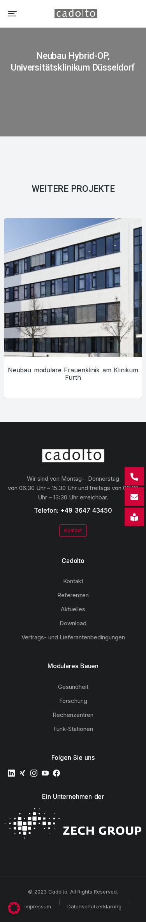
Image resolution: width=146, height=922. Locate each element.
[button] (12, 13)
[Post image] (73, 287)
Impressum (38, 906)
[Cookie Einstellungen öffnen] (14, 912)
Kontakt (73, 530)
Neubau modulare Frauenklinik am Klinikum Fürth (73, 373)
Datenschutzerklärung (94, 906)
